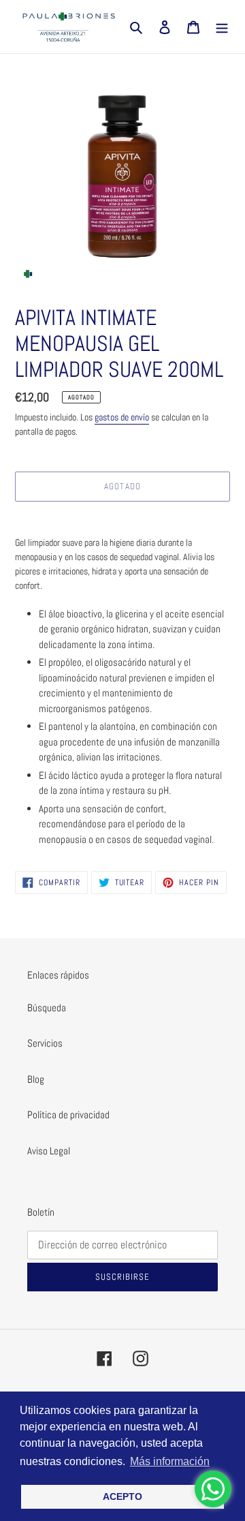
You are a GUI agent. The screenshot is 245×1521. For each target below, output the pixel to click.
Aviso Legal (48, 1150)
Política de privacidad (68, 1114)
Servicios (45, 1042)
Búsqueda (46, 1007)
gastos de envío (122, 417)
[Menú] (222, 27)
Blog (35, 1079)
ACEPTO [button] (122, 1496)
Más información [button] (170, 1461)
